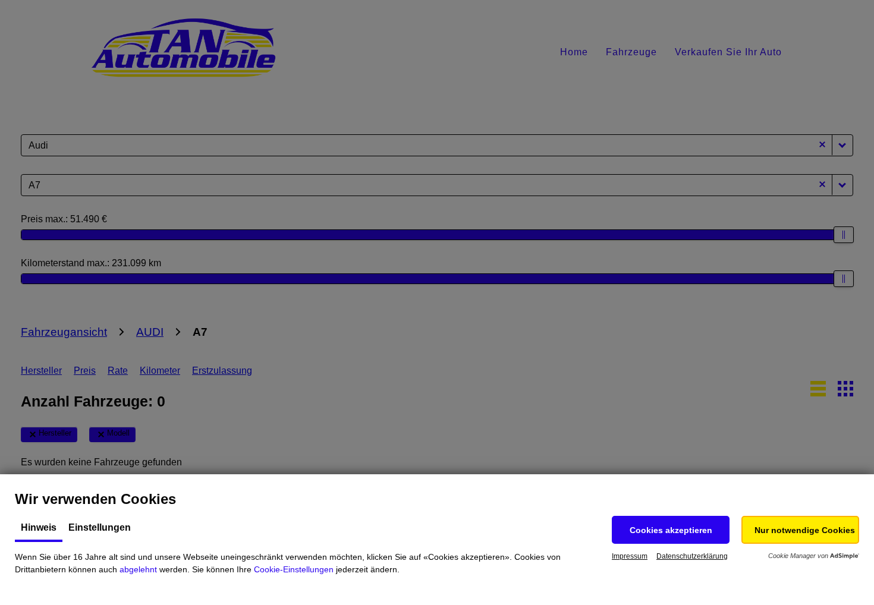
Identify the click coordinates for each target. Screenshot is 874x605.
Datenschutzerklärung (692, 556)
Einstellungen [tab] (99, 527)
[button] (671, 530)
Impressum (629, 556)
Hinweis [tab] (38, 527)
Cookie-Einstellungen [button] (294, 569)
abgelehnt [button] (138, 569)
